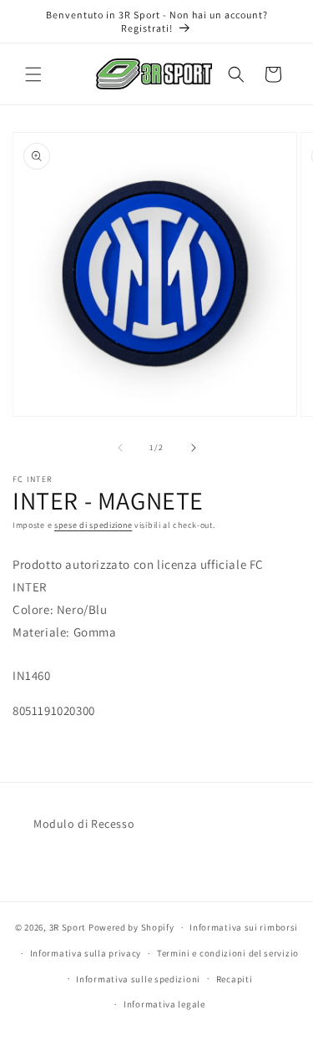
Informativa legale (164, 1004)
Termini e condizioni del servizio (228, 953)
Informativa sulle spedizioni (138, 979)
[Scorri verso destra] (193, 447)
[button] (33, 74)
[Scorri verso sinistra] (120, 447)
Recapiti (234, 979)
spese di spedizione (93, 525)
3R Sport (68, 927)
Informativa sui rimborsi (243, 927)
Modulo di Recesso (83, 823)
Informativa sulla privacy (86, 953)
